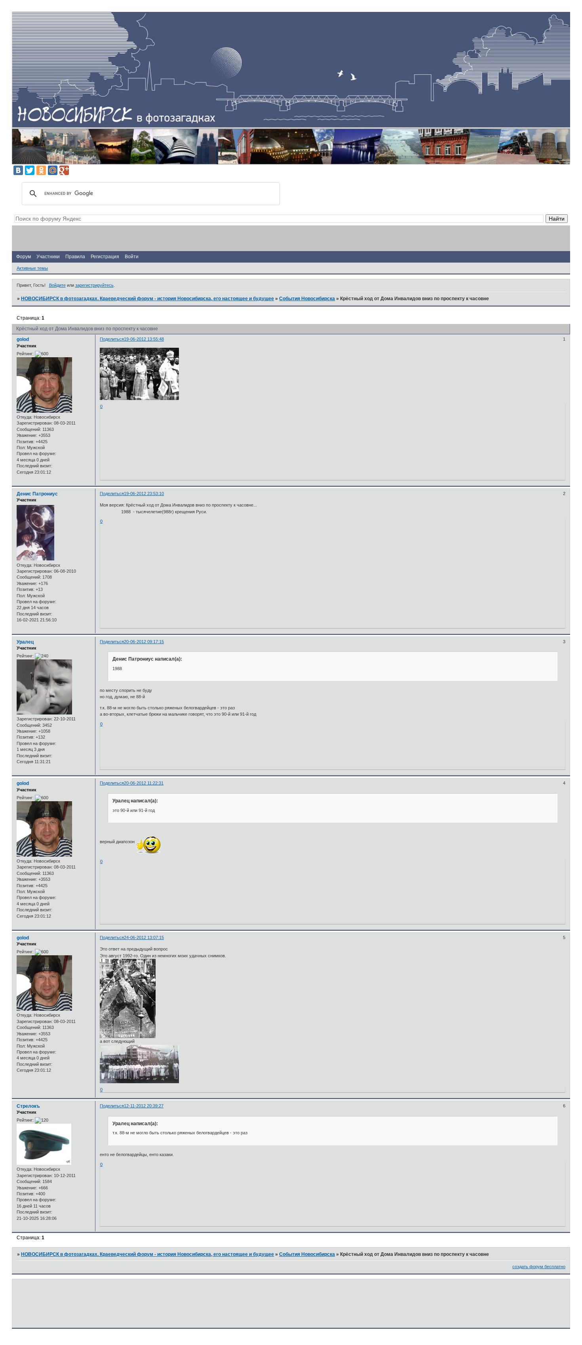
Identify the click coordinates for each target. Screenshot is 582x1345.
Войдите (57, 285)
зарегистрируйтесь (94, 285)
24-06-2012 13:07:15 (144, 937)
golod (23, 339)
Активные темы (32, 268)
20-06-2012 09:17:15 (144, 641)
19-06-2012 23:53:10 (144, 493)
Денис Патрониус (37, 494)
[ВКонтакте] (18, 170)
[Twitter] (29, 170)
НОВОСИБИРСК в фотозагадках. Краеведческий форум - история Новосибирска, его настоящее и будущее (147, 298)
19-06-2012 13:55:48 (144, 339)
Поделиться (112, 339)
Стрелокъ (28, 1106)
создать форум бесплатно (538, 1266)
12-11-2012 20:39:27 (144, 1105)
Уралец (25, 642)
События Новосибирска (307, 298)
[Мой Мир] (52, 170)
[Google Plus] (64, 170)
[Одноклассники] (41, 170)
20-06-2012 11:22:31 (144, 783)
